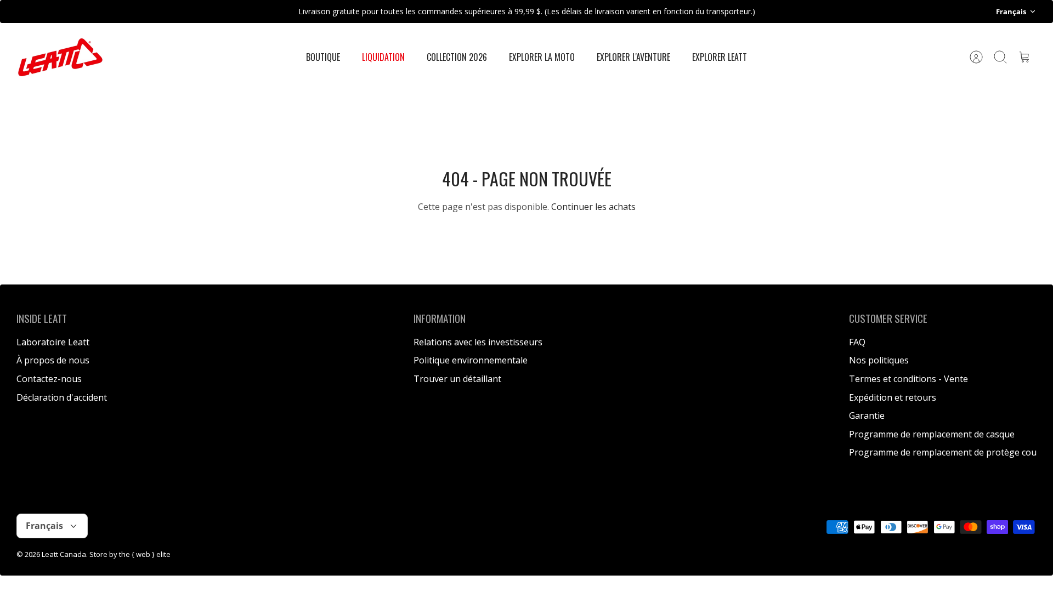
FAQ (857, 342)
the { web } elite (145, 554)
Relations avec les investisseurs (478, 342)
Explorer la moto (542, 57)
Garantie (867, 415)
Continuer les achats (593, 207)
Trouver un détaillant (457, 379)
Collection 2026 (457, 57)
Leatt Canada (64, 554)
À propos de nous (52, 360)
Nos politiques (879, 360)
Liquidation (383, 57)
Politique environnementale (471, 360)
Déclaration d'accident (61, 397)
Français (1011, 11)
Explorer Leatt (719, 57)
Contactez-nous (49, 379)
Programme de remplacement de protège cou (943, 452)
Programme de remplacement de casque (932, 434)
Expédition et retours (892, 397)
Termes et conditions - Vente (908, 379)
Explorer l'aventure (633, 57)
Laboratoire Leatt (52, 342)
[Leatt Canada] (60, 57)
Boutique (323, 57)
